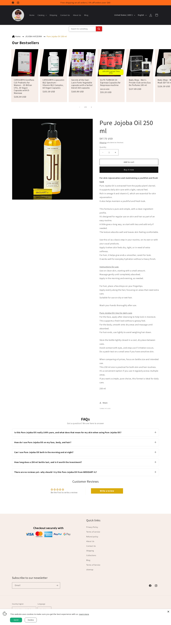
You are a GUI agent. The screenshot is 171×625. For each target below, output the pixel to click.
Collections (91, 555)
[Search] (99, 28)
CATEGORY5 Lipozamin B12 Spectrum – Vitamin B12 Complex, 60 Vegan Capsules (53, 84)
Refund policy (92, 536)
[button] (42, 15)
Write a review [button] (107, 490)
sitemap (89, 569)
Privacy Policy (92, 527)
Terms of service (93, 532)
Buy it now (129, 169)
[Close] (168, 611)
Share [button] (105, 403)
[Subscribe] (57, 585)
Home (17, 36)
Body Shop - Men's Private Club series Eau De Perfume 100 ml (140, 83)
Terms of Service (93, 565)
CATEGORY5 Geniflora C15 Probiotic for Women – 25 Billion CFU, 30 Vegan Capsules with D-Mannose (24, 86)
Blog (88, 560)
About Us (90, 541)
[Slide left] (80, 107)
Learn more (84, 614)
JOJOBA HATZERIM (33, 36)
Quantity (103, 147)
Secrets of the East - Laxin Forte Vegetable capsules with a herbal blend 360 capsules (82, 84)
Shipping (103, 142)
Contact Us (91, 546)
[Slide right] (91, 107)
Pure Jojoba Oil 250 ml (57, 36)
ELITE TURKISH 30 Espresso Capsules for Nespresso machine (110, 83)
